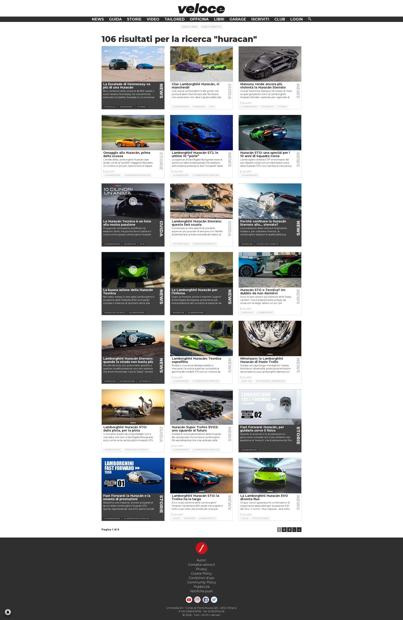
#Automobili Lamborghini (270, 381)
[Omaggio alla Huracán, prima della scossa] (133, 132)
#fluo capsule (260, 518)
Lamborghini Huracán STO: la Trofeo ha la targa (195, 497)
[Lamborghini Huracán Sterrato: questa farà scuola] (201, 201)
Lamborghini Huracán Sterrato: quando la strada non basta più (128, 360)
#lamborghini (181, 107)
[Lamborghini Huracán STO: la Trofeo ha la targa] (201, 475)
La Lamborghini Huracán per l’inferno (195, 291)
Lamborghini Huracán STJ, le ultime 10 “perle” (195, 154)
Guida (115, 19)
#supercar (199, 107)
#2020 (176, 518)
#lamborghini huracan (137, 175)
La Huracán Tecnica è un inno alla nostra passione (127, 222)
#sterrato (145, 381)
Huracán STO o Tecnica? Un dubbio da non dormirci (262, 291)
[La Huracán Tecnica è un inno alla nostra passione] (133, 201)
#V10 (211, 107)
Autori (201, 560)
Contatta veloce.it (201, 565)
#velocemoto (211, 26)
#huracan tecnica (114, 312)
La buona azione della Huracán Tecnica (128, 291)
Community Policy (201, 582)
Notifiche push (201, 591)
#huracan (247, 244)
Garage (238, 19)
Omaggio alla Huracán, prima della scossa (126, 154)
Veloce (201, 8)
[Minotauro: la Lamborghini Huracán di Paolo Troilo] (270, 338)
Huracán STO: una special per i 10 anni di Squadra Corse (265, 154)
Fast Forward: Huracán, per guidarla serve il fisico (262, 428)
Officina (199, 19)
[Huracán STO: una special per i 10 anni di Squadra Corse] (270, 132)
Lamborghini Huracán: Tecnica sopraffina (196, 360)
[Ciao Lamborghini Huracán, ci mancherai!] (201, 64)
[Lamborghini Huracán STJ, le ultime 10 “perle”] (201, 132)
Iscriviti (260, 19)
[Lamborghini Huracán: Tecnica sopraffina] (201, 338)
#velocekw (189, 26)
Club (279, 19)
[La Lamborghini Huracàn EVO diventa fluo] (270, 475)
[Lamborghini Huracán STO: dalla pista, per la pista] (133, 407)
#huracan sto (113, 450)
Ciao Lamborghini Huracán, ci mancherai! (195, 85)
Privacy (201, 569)
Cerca (309, 19)
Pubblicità (202, 587)
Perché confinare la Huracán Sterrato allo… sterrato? (263, 222)
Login (296, 19)
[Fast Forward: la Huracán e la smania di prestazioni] (133, 475)
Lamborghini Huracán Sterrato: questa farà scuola (197, 222)
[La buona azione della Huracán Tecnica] (133, 270)
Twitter (214, 599)
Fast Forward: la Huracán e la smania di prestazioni (126, 497)
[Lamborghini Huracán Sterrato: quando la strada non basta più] (133, 338)
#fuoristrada (181, 244)
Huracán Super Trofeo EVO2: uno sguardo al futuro (195, 428)
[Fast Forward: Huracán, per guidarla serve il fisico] (269, 407)
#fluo (244, 518)
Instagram (197, 599)
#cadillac (110, 107)
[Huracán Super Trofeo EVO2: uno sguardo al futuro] (201, 407)
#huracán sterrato (204, 244)
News (98, 19)
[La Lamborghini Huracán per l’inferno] (201, 270)
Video (153, 19)
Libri (219, 19)
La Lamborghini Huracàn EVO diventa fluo (264, 497)
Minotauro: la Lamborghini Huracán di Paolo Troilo (261, 360)
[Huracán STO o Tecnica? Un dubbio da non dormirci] (270, 270)
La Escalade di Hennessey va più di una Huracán (126, 85)
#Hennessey (126, 107)
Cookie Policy (201, 573)
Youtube (189, 599)
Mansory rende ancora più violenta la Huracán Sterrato (263, 85)
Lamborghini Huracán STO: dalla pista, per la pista (125, 428)
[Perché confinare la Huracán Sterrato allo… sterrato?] (269, 201)
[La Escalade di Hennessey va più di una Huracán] (133, 64)
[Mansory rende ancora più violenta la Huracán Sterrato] (270, 64)
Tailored (175, 19)
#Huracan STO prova (136, 450)
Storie (134, 19)
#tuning (141, 107)
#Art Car (246, 381)
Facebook (206, 599)
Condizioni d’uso (201, 578)
